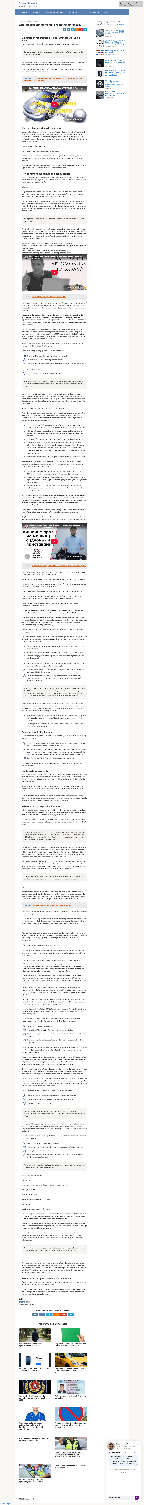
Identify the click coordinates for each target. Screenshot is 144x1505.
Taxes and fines (72, 12)
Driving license (28, 3)
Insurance (24, 12)
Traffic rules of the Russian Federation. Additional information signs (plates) (115, 42)
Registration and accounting (53, 12)
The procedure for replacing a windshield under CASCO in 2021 (115, 32)
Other (106, 12)
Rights (84, 12)
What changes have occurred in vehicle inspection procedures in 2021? (114, 83)
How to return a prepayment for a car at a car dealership (114, 93)
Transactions (35, 12)
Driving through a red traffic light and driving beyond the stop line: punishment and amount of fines (115, 73)
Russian (2, 1504)
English (8, 1504)
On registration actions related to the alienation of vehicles (115, 62)
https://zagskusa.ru (117, 24)
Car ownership (95, 12)
